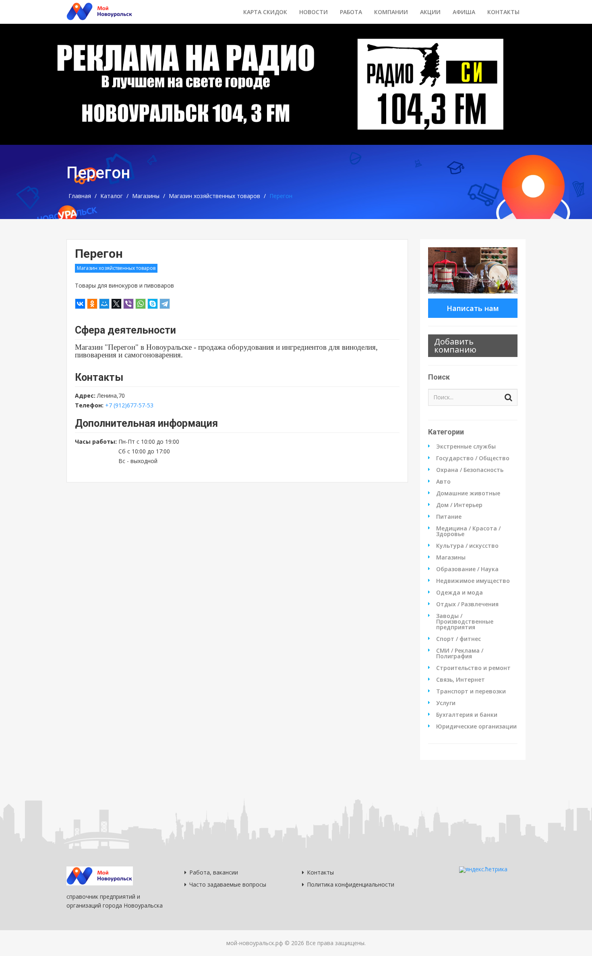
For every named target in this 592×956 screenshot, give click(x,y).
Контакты (503, 12)
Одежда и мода (459, 592)
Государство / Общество (472, 458)
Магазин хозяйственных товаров (214, 196)
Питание (449, 517)
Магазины (145, 196)
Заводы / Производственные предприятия (464, 621)
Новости (313, 12)
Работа (351, 12)
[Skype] (152, 304)
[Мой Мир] (104, 304)
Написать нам (473, 308)
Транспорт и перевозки (471, 691)
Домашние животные (468, 493)
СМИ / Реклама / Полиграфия (459, 653)
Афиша (464, 12)
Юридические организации (476, 726)
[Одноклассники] (92, 304)
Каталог (111, 196)
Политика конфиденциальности (350, 884)
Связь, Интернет (460, 680)
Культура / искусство (467, 546)
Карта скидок (265, 12)
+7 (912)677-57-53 (129, 405)
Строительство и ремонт (473, 668)
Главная (79, 196)
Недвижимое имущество (473, 581)
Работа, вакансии (213, 872)
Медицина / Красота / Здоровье (468, 531)
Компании (391, 12)
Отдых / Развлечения (467, 604)
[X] (116, 304)
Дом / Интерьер (459, 505)
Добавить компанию (455, 345)
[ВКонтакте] (80, 304)
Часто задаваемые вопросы (227, 884)
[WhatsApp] (140, 304)
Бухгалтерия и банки (466, 715)
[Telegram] (165, 304)
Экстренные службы (466, 446)
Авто (443, 481)
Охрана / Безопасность (469, 470)
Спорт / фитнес (458, 639)
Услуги (445, 703)
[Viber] (128, 304)
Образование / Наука (467, 569)
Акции (430, 12)
